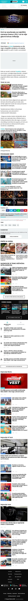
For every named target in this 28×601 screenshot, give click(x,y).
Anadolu (18, 71)
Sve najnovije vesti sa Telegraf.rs (14, 366)
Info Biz (2, 29)
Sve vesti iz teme (14, 296)
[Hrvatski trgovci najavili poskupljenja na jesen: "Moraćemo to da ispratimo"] (6, 174)
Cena (6, 225)
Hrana (10, 225)
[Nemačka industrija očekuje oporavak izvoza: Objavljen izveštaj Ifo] (6, 280)
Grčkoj (11, 46)
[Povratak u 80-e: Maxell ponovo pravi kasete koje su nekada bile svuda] (6, 487)
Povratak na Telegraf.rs (4, 2)
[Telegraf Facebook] (8, 588)
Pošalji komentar (14, 236)
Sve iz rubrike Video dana (14, 317)
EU (18, 225)
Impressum (14, 593)
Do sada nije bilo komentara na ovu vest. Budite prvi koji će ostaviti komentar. (14, 233)
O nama (4, 593)
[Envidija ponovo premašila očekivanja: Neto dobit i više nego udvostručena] (14, 381)
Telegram (3, 217)
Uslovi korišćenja (19, 220)
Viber (21, 215)
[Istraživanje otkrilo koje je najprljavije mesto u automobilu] (14, 513)
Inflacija (14, 225)
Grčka (2, 225)
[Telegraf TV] (19, 588)
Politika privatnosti (12, 596)
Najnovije (6, 372)
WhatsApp (16, 215)
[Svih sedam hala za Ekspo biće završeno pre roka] (6, 401)
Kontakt (18, 596)
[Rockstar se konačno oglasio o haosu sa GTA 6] (6, 468)
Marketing (9, 593)
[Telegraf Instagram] (15, 588)
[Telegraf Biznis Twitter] (12, 588)
